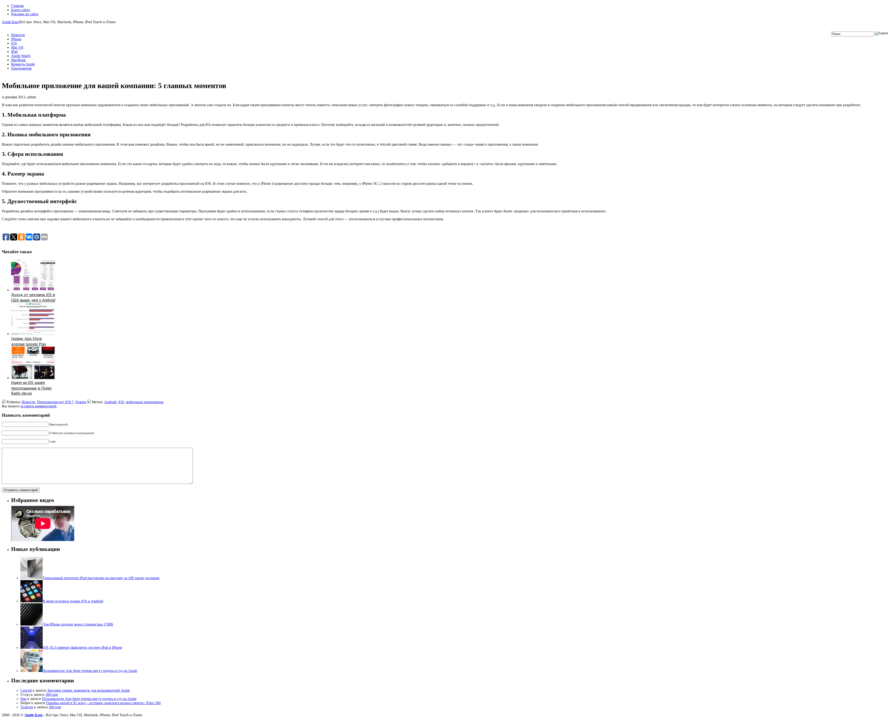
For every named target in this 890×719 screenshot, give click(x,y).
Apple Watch (20, 56)
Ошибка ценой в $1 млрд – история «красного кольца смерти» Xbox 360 (103, 703)
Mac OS (17, 47)
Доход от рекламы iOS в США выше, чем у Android (33, 297)
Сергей (26, 690)
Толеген (26, 707)
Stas (23, 699)
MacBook (18, 60)
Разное (81, 402)
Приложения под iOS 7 (55, 402)
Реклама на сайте (24, 14)
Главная (17, 6)
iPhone (16, 39)
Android (110, 402)
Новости (18, 35)
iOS (14, 43)
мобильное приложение (145, 402)
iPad (14, 52)
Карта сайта (20, 10)
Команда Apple (23, 64)
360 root (51, 695)
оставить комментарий (38, 406)
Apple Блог (10, 22)
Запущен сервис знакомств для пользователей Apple (88, 690)
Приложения (21, 68)
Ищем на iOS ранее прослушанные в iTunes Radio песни (31, 388)
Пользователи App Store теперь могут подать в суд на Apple (89, 699)
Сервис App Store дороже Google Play (28, 341)
